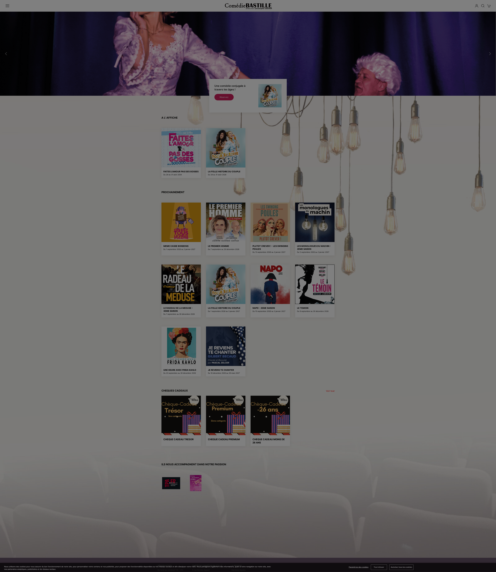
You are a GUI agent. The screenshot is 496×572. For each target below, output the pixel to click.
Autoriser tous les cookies (401, 567)
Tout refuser (379, 567)
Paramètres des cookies (359, 567)
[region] (248, 567)
